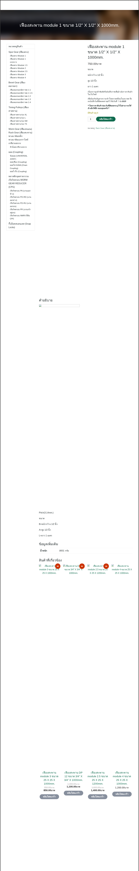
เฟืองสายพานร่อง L (18, 118)
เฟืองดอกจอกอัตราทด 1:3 (20, 99)
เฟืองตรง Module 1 (18, 56)
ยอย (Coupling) (16, 152)
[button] (2, 837)
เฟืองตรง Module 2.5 (18, 71)
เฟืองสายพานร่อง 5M (18, 121)
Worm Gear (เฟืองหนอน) (20, 129)
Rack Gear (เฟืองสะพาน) (105, 128)
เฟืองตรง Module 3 (18, 74)
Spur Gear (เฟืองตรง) (19, 52)
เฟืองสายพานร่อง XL (18, 115)
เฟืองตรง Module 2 (18, 68)
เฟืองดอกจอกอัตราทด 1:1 (20, 90)
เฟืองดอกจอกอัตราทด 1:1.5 (21, 93)
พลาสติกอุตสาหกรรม (19, 176)
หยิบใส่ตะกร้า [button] (49, 796)
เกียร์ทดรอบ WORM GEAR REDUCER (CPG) (18, 183)
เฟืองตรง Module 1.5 (18, 65)
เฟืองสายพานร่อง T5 (18, 124)
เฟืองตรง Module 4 (18, 77)
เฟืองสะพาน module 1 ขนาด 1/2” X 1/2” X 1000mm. (69, 25)
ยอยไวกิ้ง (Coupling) (18, 171)
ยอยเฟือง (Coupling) (18, 162)
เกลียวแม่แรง (15, 143)
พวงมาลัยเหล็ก (16, 136)
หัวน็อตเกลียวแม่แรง (18, 147)
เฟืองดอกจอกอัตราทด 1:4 (20, 102)
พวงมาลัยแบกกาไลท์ (18, 140)
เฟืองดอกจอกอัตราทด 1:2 (20, 96)
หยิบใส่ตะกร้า (105, 119)
